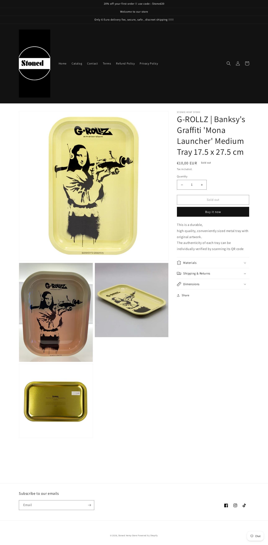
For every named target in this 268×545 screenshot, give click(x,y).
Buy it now (213, 212)
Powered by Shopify (148, 535)
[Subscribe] (89, 505)
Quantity (182, 176)
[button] (228, 63)
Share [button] (185, 295)
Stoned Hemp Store (127, 535)
